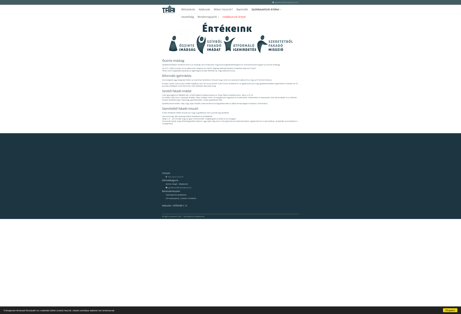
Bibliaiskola (188, 9)
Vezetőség (187, 16)
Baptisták (242, 9)
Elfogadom (450, 310)
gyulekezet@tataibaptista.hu (286, 2)
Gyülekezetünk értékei (265, 9)
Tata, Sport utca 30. (176, 177)
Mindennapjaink (207, 16)
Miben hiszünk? (223, 9)
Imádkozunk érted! (234, 16)
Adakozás (204, 9)
